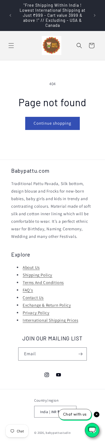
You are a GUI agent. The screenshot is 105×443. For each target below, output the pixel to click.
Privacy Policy (36, 312)
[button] (11, 45)
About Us (31, 267)
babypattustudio (58, 433)
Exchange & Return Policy (47, 305)
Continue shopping (52, 123)
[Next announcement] (94, 15)
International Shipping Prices (50, 320)
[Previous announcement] (10, 15)
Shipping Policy (37, 275)
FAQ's (28, 290)
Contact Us (33, 297)
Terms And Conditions (43, 282)
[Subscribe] (80, 354)
